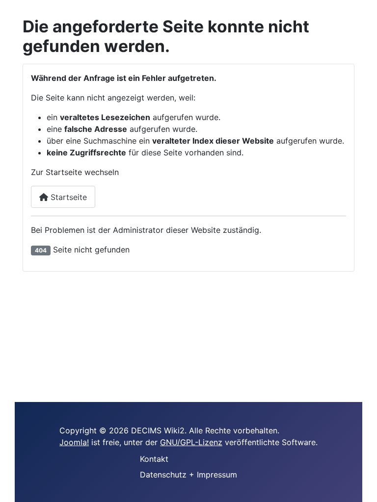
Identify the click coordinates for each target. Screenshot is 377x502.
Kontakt (154, 459)
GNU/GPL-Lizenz (191, 442)
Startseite (67, 197)
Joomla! (74, 442)
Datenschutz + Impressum (188, 474)
